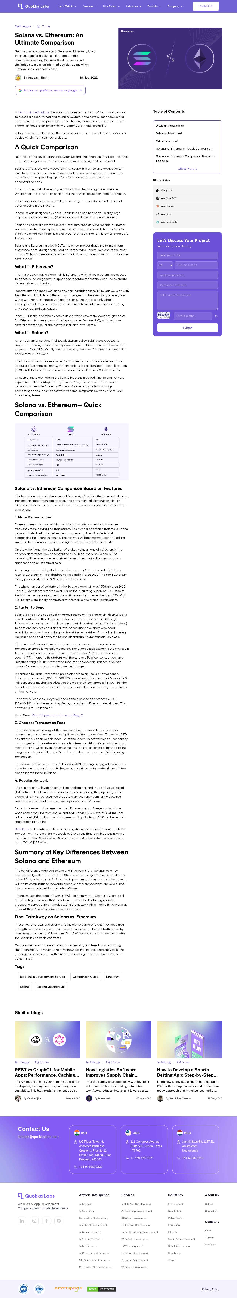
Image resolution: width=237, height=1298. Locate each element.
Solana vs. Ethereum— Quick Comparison (184, 148)
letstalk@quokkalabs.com (39, 1137)
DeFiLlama (22, 829)
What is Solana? (167, 141)
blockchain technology (33, 112)
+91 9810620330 (91, 1166)
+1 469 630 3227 (142, 1157)
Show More (186, 169)
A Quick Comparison (170, 126)
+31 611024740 (192, 1157)
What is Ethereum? (169, 133)
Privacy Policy (210, 1289)
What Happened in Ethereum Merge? (57, 715)
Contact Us (206, 6)
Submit (187, 327)
